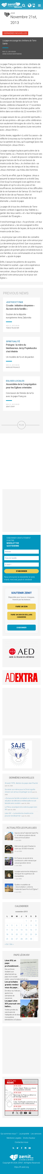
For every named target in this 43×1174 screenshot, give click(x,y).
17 (36, 930)
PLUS (21, 425)
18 (7, 934)
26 (12, 939)
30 (31, 939)
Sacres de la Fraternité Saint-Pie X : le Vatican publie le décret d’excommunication (26, 835)
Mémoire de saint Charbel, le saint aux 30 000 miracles (25, 847)
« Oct (6, 944)
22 (26, 934)
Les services (36, 1134)
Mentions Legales (14, 1138)
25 (7, 939)
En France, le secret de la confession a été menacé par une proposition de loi (25, 860)
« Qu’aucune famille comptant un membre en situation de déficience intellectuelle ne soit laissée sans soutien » (21, 800)
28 (21, 939)
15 (26, 930)
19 (12, 934)
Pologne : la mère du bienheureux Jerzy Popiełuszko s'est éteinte (21, 348)
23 (31, 934)
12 (12, 930)
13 (17, 930)
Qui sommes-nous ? (9, 1134)
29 (26, 939)
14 (21, 930)
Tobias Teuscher (12, 328)
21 (21, 934)
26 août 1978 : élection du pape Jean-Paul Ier (21, 783)
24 (36, 934)
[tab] (13, 1081)
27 (17, 939)
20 (17, 934)
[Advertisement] (21, 461)
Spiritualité (13, 341)
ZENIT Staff (10, 406)
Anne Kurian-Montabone (12, 54)
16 (31, 930)
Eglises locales (15, 381)
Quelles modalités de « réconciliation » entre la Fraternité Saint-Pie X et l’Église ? (26, 887)
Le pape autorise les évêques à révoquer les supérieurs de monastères (26, 874)
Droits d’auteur (29, 1138)
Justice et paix (14, 302)
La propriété (24, 1134)
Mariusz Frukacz (13, 367)
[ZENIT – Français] (12, 4)
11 (7, 930)
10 (36, 925)
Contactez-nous (21, 1142)
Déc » (11, 944)
